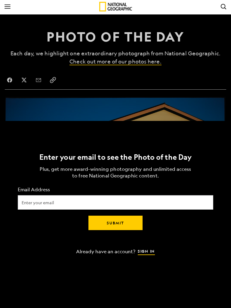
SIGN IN (146, 251)
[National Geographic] (115, 6)
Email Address (34, 189)
